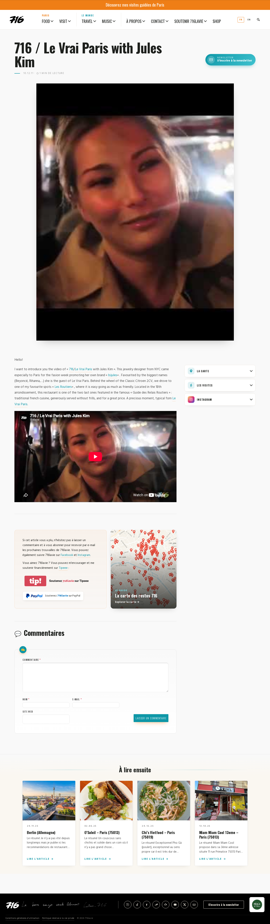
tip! (35, 581)
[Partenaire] (256, 904)
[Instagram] (127, 904)
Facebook (67, 555)
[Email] (194, 904)
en (249, 20)
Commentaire (32, 659)
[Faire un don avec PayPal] (34, 596)
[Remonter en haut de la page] (260, 899)
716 (71, 369)
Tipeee (63, 568)
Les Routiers (63, 387)
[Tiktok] (137, 904)
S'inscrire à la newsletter (223, 904)
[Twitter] (184, 904)
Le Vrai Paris (83, 369)
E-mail (77, 699)
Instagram (84, 555)
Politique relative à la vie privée (58, 918)
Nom (26, 699)
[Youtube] (175, 904)
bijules (112, 375)
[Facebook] (146, 904)
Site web (28, 711)
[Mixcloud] (165, 904)
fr (240, 20)
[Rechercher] (258, 19)
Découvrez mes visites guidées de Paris (135, 5)
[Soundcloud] (156, 904)
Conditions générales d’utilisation (22, 918)
